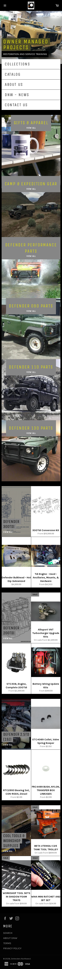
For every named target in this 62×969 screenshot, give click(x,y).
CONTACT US (16, 104)
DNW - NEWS (17, 94)
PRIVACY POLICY (12, 948)
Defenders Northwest (21, 958)
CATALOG (13, 74)
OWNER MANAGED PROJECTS (25, 44)
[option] (31, 37)
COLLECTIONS (17, 64)
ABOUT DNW (10, 938)
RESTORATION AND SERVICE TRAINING (25, 54)
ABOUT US (14, 84)
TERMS (7, 943)
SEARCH (7, 932)
